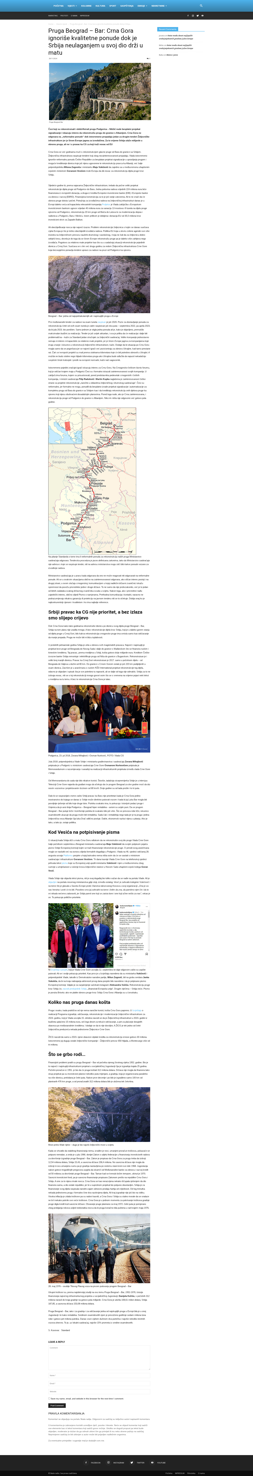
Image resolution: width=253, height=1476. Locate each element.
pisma (65, 863)
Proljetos (106, 204)
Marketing (53, 15)
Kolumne (86, 5)
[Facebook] (188, 16)
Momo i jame (172, 55)
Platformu (68, 855)
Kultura (100, 5)
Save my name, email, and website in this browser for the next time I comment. (87, 1398)
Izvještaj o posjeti (59, 969)
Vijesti (71, 5)
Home (50, 24)
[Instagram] (193, 16)
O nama (74, 15)
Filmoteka (191, 1473)
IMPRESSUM (84, 15)
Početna (59, 5)
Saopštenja (127, 5)
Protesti (64, 15)
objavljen (52, 882)
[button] (201, 5)
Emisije (141, 5)
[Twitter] (197, 16)
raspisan (102, 322)
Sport (112, 5)
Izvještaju (136, 1010)
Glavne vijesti (61, 24)
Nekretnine (158, 5)
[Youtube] (202, 16)
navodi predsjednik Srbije (75, 988)
